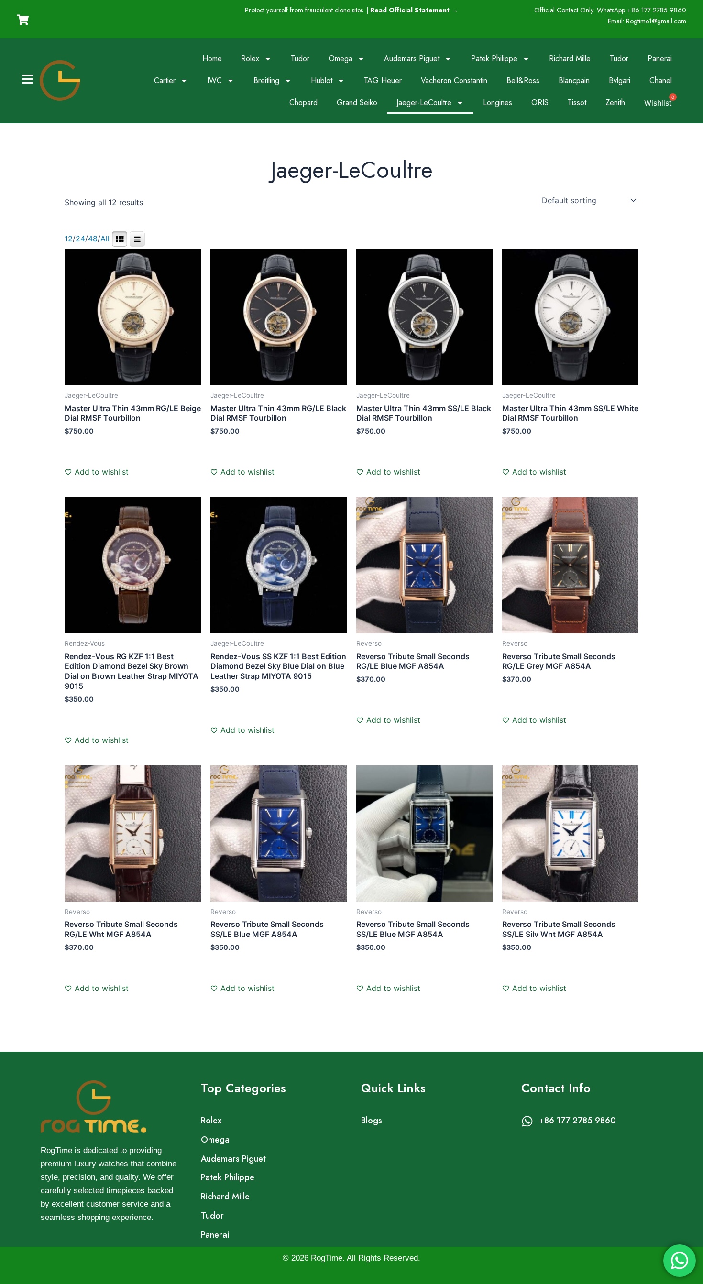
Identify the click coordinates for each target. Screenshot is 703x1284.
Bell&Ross (522, 80)
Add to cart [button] (95, 460)
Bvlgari (619, 80)
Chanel (660, 80)
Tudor (300, 58)
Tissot (577, 102)
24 (80, 238)
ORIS (540, 102)
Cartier (165, 80)
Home (212, 58)
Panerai (660, 58)
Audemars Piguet (411, 58)
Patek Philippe (494, 58)
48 (93, 238)
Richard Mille (570, 58)
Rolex (250, 58)
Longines (497, 102)
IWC (214, 80)
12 (69, 238)
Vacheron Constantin (454, 80)
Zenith (615, 102)
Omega (340, 58)
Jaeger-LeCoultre (423, 102)
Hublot (321, 80)
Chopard (303, 102)
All (105, 238)
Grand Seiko (357, 102)
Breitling (266, 80)
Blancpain (574, 80)
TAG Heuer (383, 80)
